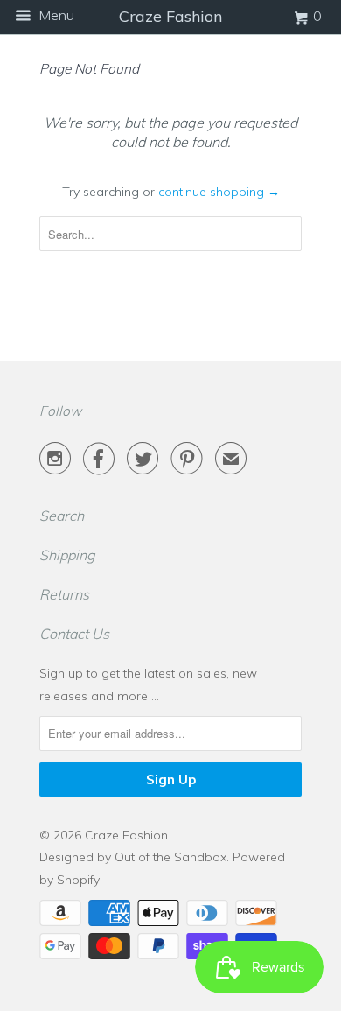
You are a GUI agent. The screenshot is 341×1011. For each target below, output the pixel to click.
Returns (64, 594)
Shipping (67, 555)
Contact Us (74, 633)
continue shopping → (219, 192)
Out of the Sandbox (170, 857)
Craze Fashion (126, 835)
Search (61, 515)
